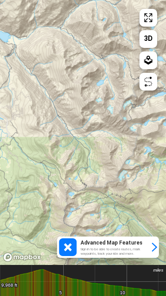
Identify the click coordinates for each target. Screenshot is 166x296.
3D (148, 38)
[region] (83, 132)
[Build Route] (148, 82)
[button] (108, 247)
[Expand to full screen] (148, 18)
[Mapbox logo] (22, 257)
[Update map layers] (148, 60)
